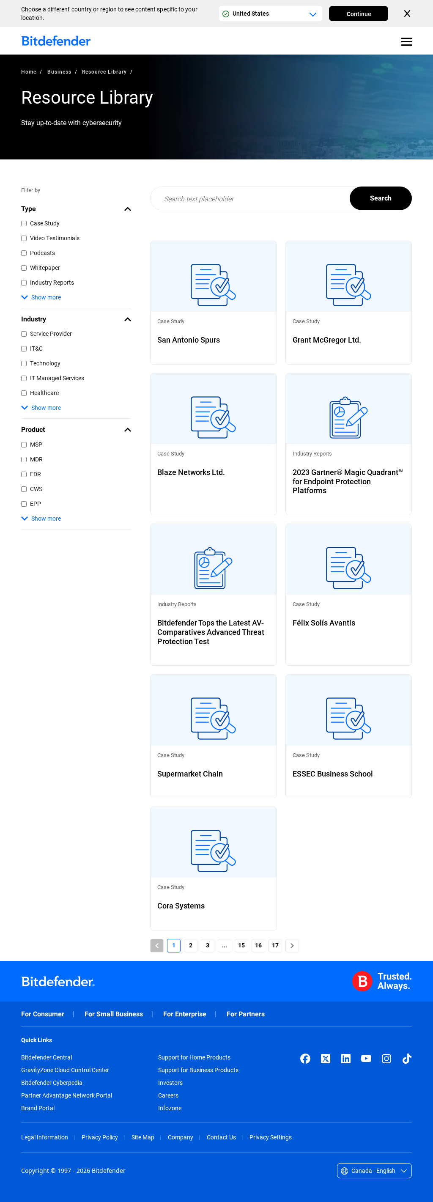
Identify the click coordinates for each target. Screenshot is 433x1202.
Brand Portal (38, 1108)
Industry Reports (52, 282)
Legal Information (44, 1137)
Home (28, 71)
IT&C (36, 348)
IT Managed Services (57, 378)
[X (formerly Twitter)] (326, 1059)
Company (180, 1137)
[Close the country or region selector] (408, 13)
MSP (36, 444)
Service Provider (51, 333)
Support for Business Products (198, 1070)
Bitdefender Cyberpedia (51, 1083)
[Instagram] (386, 1059)
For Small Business (114, 1014)
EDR (35, 474)
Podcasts (42, 253)
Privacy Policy (100, 1137)
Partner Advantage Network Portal (66, 1095)
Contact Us (221, 1137)
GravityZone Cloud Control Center (65, 1070)
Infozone (169, 1108)
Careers (168, 1095)
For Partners (246, 1014)
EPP (35, 503)
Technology (45, 363)
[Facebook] (305, 1059)
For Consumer (42, 1014)
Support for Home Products (194, 1057)
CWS (36, 489)
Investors (170, 1083)
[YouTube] (366, 1059)
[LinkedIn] (346, 1059)
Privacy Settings (270, 1137)
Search (381, 198)
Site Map (143, 1137)
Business (59, 71)
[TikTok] (407, 1059)
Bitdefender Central (46, 1057)
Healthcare (44, 393)
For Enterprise (184, 1014)
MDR (36, 459)
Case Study (45, 223)
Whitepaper (45, 267)
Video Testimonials (54, 238)
